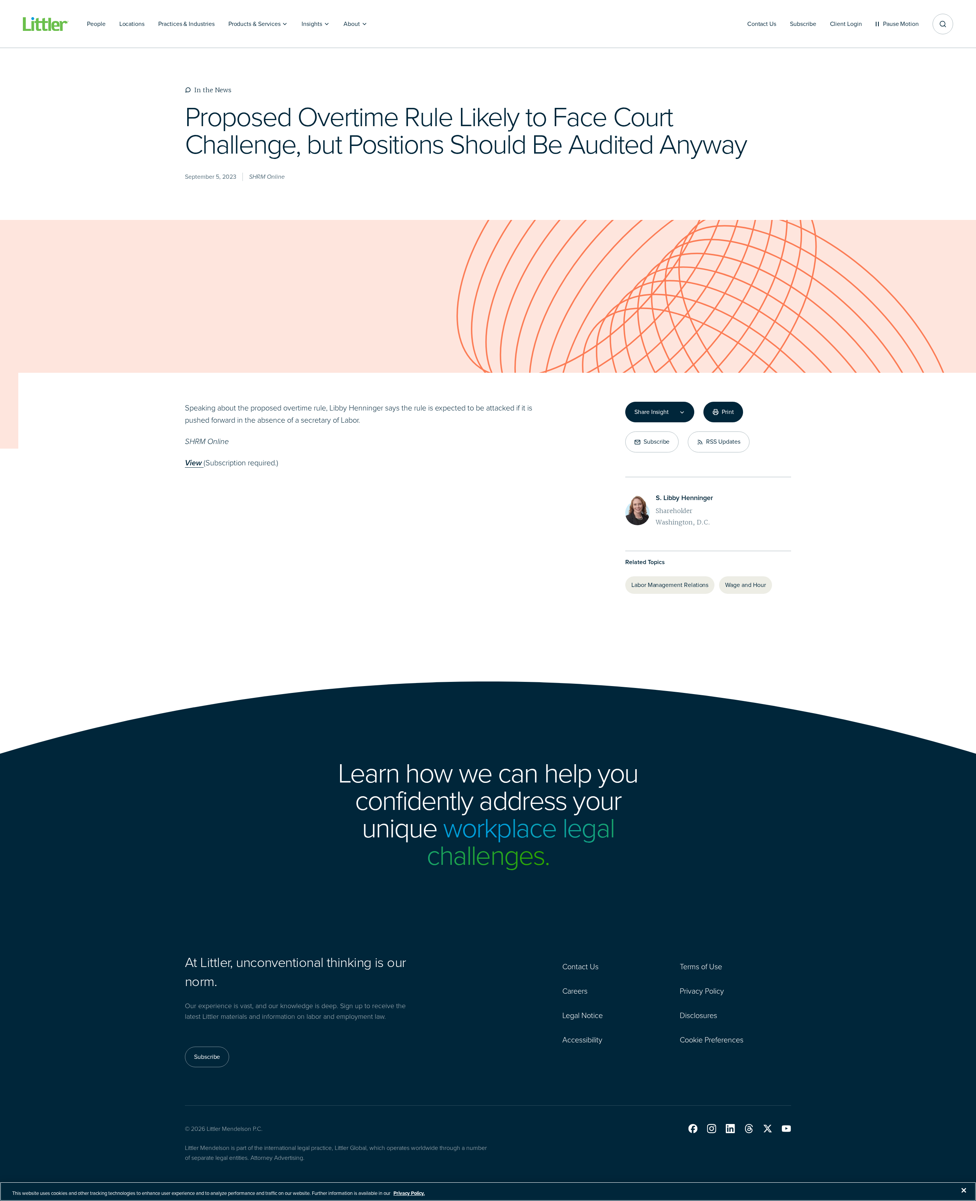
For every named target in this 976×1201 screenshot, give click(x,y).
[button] (693, 1128)
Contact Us (580, 966)
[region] (488, 1191)
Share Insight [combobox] (651, 412)
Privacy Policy (702, 991)
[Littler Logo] (46, 24)
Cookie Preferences (711, 1039)
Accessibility (582, 1039)
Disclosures (698, 1015)
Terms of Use (701, 966)
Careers (575, 991)
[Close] (963, 1190)
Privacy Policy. (409, 1193)
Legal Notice (582, 1015)
